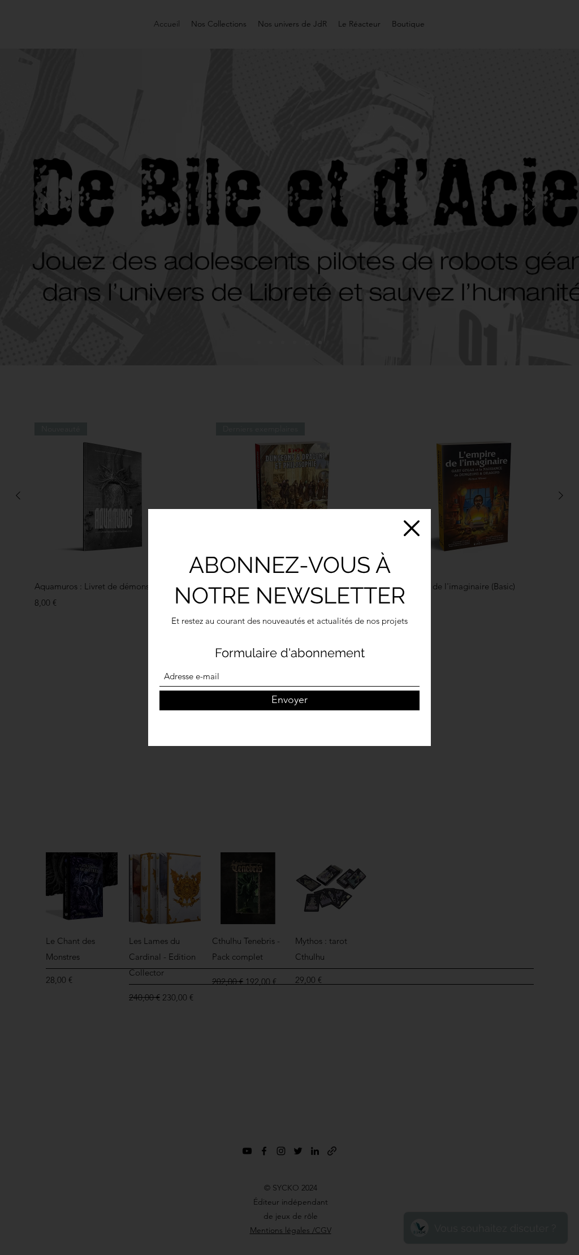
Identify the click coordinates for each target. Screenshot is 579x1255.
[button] (412, 528)
